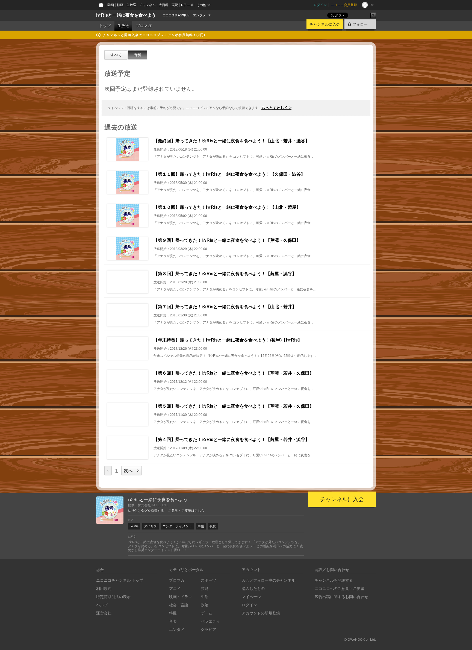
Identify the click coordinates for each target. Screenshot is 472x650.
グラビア (208, 629)
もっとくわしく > (276, 107)
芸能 (204, 588)
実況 (175, 5)
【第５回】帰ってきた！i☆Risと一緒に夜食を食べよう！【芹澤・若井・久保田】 (234, 406)
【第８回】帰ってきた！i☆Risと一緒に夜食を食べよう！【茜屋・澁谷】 (225, 273)
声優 (200, 526)
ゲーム (206, 613)
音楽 (173, 621)
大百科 (164, 5)
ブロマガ (143, 25)
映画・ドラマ (180, 596)
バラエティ (210, 621)
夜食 (213, 526)
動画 (110, 5)
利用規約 (103, 588)
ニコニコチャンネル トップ (119, 580)
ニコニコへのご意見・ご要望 (339, 588)
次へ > (131, 470)
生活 (204, 596)
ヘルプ (102, 604)
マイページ (251, 596)
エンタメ (199, 15)
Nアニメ (187, 5)
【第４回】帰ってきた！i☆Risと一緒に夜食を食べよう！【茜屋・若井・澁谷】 (231, 439)
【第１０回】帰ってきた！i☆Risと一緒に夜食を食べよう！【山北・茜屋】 (227, 207)
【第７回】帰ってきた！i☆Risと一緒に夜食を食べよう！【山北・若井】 (225, 306)
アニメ (175, 588)
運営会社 (103, 613)
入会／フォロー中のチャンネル (268, 580)
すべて (116, 55)
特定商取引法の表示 (113, 596)
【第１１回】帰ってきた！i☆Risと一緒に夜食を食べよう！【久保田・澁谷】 (229, 174)
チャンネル (147, 5)
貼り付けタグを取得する (146, 510)
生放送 (131, 5)
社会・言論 (178, 604)
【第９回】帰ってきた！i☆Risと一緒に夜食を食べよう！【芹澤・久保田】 (227, 240)
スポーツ (208, 580)
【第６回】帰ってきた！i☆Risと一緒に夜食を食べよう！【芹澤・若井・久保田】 (234, 373)
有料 (137, 55)
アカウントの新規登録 (261, 613)
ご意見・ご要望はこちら (186, 510)
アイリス (150, 526)
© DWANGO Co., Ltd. (360, 639)
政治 (204, 604)
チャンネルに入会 (324, 24)
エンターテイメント (177, 526)
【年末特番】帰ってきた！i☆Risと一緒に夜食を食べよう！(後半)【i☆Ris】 (228, 340)
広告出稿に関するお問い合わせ (341, 596)
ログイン (320, 5)
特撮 (173, 613)
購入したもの (253, 588)
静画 (120, 5)
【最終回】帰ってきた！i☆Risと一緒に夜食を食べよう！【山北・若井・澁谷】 (231, 141)
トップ (105, 25)
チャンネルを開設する (334, 580)
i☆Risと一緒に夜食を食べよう (126, 15)
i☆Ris (133, 526)
